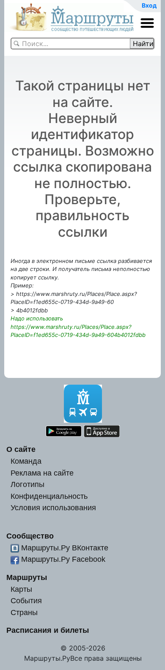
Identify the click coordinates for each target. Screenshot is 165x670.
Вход (149, 5)
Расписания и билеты (47, 630)
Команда (26, 461)
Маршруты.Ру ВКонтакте (64, 547)
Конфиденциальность (49, 496)
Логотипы (27, 484)
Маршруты (26, 577)
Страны (24, 612)
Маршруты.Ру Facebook (63, 559)
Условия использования (53, 507)
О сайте (21, 449)
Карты (21, 589)
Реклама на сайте (42, 472)
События (26, 600)
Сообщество (30, 535)
